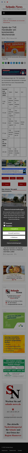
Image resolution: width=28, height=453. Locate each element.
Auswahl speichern (14, 233)
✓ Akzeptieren (14, 228)
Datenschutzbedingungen (14, 243)
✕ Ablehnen (14, 237)
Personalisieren (14, 240)
